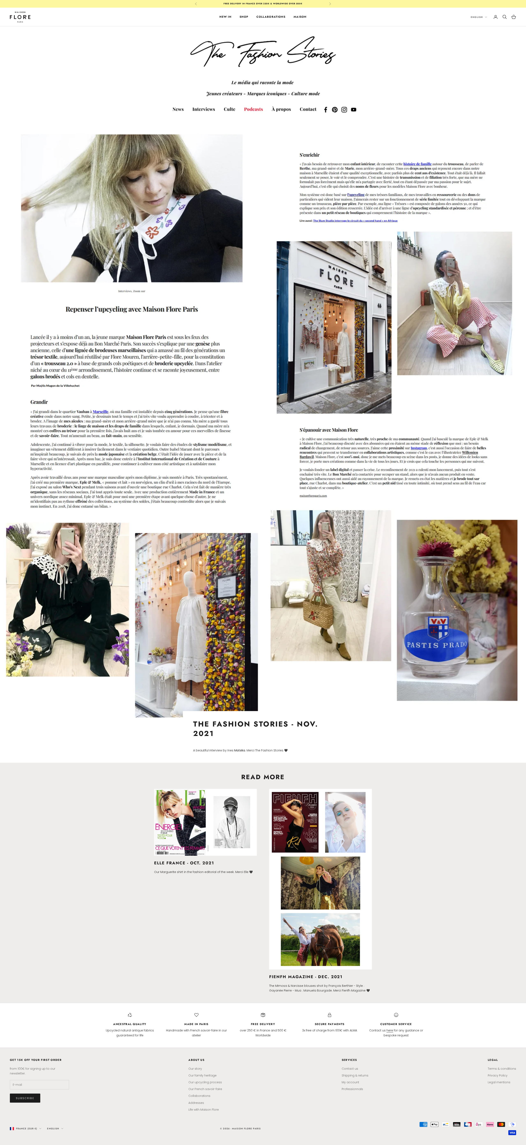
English (477, 17)
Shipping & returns (355, 1075)
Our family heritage (202, 1075)
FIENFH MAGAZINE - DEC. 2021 (306, 977)
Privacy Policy (498, 1075)
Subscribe (25, 1098)
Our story (195, 1069)
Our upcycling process (205, 1082)
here (389, 1030)
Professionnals (352, 1089)
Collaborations (270, 17)
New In (225, 17)
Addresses (196, 1103)
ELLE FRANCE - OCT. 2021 (184, 863)
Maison (300, 17)
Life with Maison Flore (203, 1110)
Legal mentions (499, 1082)
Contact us (350, 1069)
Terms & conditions (502, 1069)
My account (350, 1082)
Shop (244, 17)
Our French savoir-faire (205, 1089)
